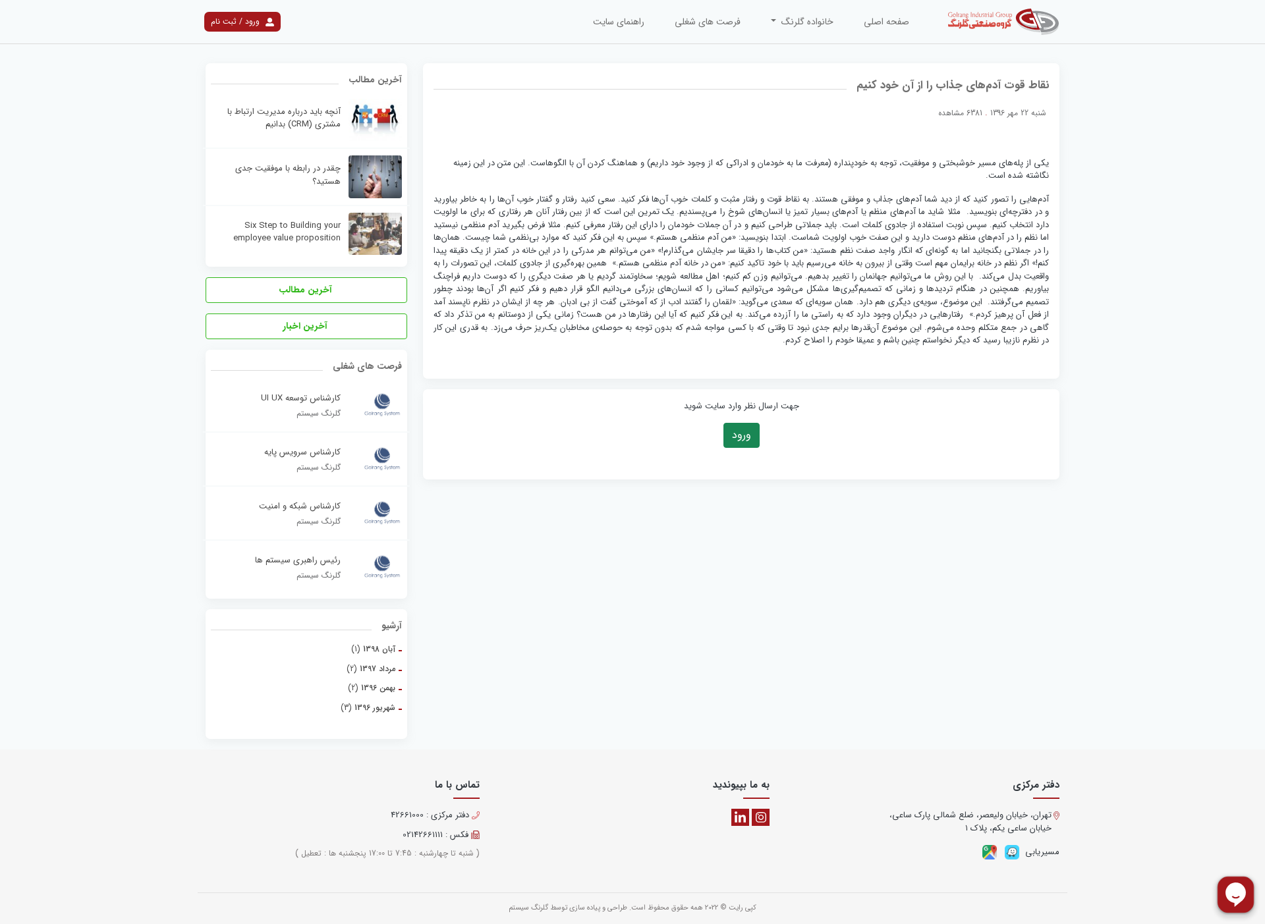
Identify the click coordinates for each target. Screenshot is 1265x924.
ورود (741, 435)
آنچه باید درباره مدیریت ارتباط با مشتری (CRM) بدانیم (284, 118)
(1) (373, 649)
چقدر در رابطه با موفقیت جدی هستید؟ (288, 175)
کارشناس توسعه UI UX (301, 398)
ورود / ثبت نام (236, 21)
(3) (368, 707)
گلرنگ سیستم (528, 907)
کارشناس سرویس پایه (302, 452)
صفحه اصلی (886, 21)
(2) (371, 669)
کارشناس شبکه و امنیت (300, 506)
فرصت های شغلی (708, 21)
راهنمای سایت (618, 21)
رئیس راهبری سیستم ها (298, 560)
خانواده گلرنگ (806, 21)
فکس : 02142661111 (437, 835)
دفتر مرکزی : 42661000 (431, 815)
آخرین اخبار (306, 326)
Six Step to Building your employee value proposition (287, 232)
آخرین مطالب (307, 290)
